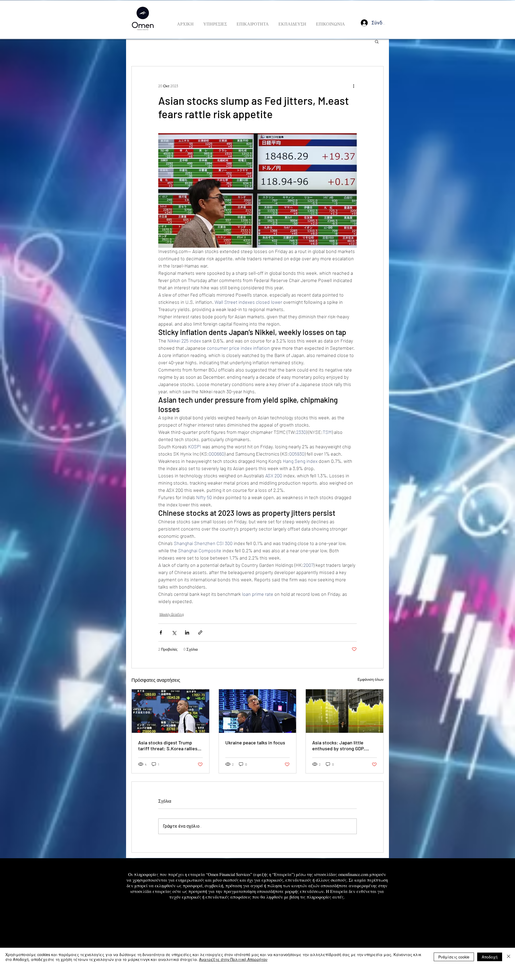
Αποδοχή (490, 957)
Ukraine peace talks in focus (255, 742)
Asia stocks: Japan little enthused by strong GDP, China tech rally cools (338, 745)
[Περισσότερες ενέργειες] (353, 85)
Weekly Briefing (171, 614)
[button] (376, 41)
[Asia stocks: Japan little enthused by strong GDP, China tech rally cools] (344, 711)
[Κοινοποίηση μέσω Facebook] (160, 632)
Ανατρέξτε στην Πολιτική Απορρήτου (233, 959)
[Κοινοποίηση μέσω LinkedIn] (187, 632)
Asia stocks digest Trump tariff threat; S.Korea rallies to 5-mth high (167, 745)
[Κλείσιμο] (508, 957)
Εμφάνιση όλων (371, 679)
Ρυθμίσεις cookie (453, 957)
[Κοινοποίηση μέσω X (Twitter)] (173, 632)
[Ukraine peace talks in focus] (257, 711)
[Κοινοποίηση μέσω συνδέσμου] (200, 632)
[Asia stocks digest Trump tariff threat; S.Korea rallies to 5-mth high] (170, 711)
